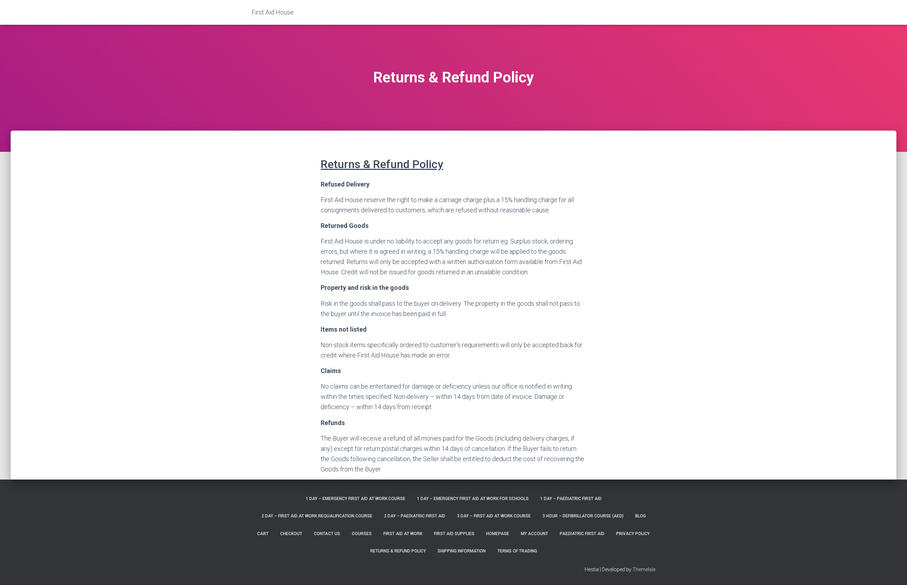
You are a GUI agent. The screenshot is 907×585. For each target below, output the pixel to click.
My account (534, 533)
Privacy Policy (633, 533)
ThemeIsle (643, 569)
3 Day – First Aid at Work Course (494, 516)
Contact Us (327, 533)
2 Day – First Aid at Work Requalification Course (316, 516)
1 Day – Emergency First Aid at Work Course (355, 498)
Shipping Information (462, 551)
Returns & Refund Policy (398, 551)
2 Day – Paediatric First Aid (414, 516)
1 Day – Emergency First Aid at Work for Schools (473, 498)
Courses (362, 533)
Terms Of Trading (517, 551)
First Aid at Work (402, 533)
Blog (640, 516)
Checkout (291, 533)
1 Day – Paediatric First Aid (571, 498)
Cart (263, 533)
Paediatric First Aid (582, 533)
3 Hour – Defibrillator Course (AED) (583, 516)
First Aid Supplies (454, 533)
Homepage (497, 533)
